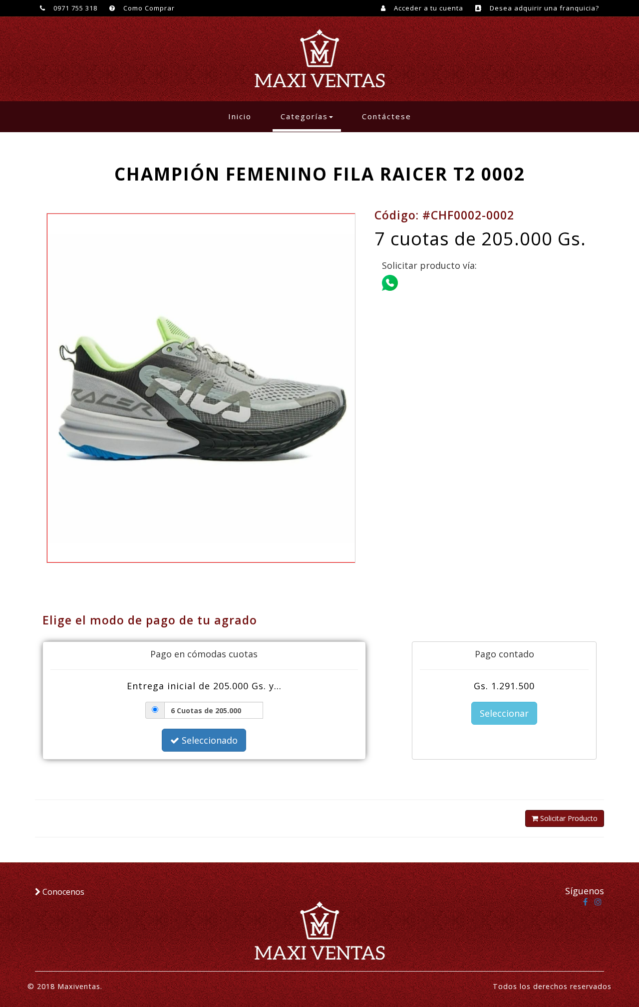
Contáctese (386, 116)
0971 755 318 (74, 7)
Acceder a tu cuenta (427, 7)
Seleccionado (208, 740)
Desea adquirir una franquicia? (543, 7)
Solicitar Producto (568, 818)
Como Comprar (148, 7)
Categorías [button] (304, 116)
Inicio (244, 116)
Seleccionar (504, 713)
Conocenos (62, 891)
